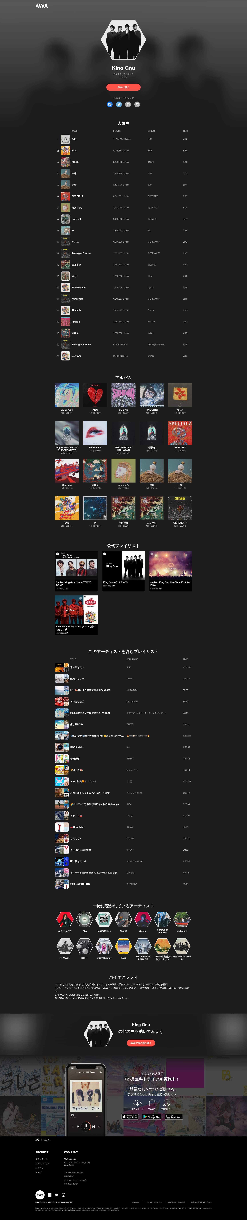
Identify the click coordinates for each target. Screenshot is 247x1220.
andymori (182, 931)
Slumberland (79, 287)
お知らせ (39, 1168)
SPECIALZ (77, 196)
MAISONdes (104, 931)
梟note (143, 931)
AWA (66, 588)
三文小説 (76, 264)
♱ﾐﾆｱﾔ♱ (130, 849)
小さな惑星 (77, 298)
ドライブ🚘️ (76, 815)
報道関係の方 (69, 1176)
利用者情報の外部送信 (176, 1202)
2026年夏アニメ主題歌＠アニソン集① (90, 713)
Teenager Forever (81, 253)
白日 (74, 139)
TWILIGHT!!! (151, 409)
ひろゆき (131, 872)
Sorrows (76, 355)
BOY (74, 150)
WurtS (123, 931)
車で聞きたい (77, 667)
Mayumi (130, 838)
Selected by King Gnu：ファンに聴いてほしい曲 (76, 628)
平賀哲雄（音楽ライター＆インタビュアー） (147, 712)
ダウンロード (41, 1158)
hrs (128, 747)
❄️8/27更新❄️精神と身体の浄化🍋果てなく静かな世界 (98, 735)
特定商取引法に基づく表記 (201, 1202)
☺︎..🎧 (129, 781)
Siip (85, 931)
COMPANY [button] (71, 1152)
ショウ (130, 815)
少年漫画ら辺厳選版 (80, 849)
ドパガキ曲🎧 (77, 701)
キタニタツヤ (65, 931)
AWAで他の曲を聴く (141, 1043)
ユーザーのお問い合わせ (73, 1172)
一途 (74, 173)
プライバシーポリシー (153, 1202)
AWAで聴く (123, 87)
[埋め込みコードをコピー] (137, 104)
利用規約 (135, 1202)
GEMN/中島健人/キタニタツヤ (162, 958)
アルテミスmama (134, 792)
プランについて (42, 1163)
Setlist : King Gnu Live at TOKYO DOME (73, 584)
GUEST (130, 678)
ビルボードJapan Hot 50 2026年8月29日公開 (93, 872)
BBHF (84, 957)
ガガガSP (65, 957)
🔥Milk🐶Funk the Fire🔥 (138, 735)
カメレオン (77, 207)
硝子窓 (151, 447)
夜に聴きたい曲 (78, 861)
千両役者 (123, 522)
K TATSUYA (132, 883)
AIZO (95, 409)
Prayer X (76, 219)
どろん (75, 241)
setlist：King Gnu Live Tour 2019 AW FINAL (170, 584)
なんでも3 (75, 838)
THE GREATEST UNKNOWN (124, 449)
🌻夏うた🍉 (76, 770)
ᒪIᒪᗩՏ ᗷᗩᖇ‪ (132, 690)
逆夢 (74, 184)
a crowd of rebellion (162, 931)
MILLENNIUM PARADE (143, 958)
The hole (76, 310)
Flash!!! (76, 321)
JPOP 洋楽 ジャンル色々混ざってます (90, 792)
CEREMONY (154, 241)
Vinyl (74, 276)
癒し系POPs (76, 724)
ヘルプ (38, 1172)
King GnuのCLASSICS (115, 582)
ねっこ (180, 409)
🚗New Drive (77, 827)
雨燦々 (75, 333)
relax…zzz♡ (132, 769)
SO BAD (123, 409)
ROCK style (76, 747)
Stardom (67, 485)
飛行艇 (75, 162)
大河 (129, 667)
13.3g (124, 957)
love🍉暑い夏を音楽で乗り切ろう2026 (90, 690)
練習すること (77, 678)
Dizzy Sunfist (104, 957)
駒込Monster (132, 701)
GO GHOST (67, 409)
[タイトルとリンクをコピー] (128, 104)
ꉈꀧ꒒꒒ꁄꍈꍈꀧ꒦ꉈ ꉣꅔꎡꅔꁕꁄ (182, 958)
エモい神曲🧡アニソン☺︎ (83, 781)
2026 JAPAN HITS (80, 884)
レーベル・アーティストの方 (75, 1180)
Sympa (151, 287)
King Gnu (47, 1140)
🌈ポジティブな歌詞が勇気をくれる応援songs (94, 804)
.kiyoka (130, 826)
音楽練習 (74, 758)
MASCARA (95, 447)
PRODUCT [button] (41, 1152)
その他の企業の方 (71, 1184)
